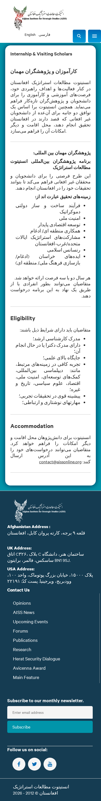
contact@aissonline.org (60, 461)
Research (22, 649)
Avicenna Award (29, 668)
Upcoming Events (30, 621)
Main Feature (26, 677)
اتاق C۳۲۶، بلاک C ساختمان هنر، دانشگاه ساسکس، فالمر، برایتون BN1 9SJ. (45, 557)
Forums (20, 631)
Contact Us (18, 590)
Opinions (22, 603)
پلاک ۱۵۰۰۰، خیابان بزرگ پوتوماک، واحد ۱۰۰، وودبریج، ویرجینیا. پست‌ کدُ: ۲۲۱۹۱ (50, 578)
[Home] (40, 18)
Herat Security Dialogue (36, 658)
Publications (25, 640)
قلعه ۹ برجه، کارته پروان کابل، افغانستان (46, 533)
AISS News (23, 612)
